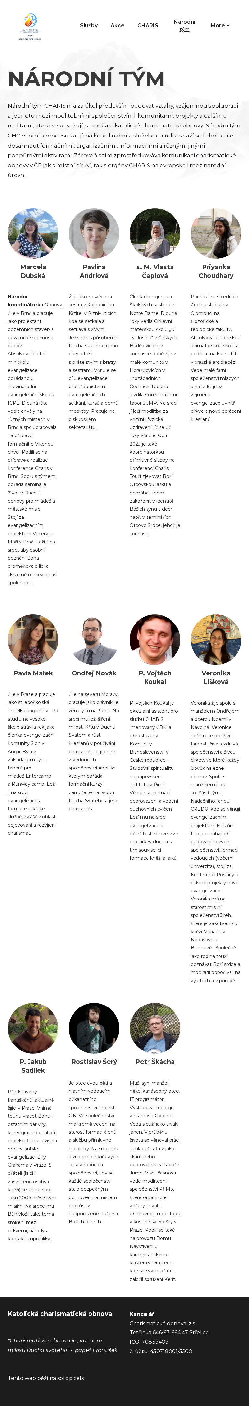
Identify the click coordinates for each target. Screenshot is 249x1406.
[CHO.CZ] (30, 25)
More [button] (218, 25)
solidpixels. (71, 1378)
